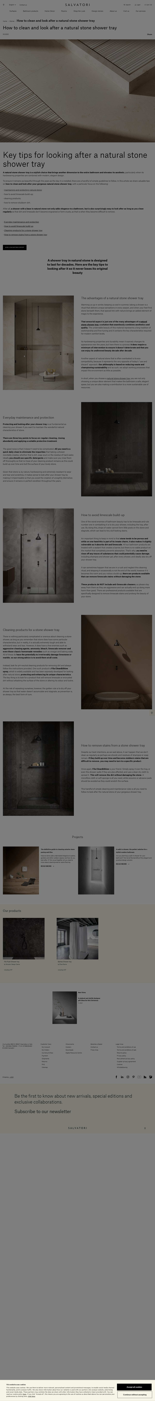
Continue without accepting (135, 1395)
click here (31, 1396)
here (24, 1394)
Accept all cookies (134, 1387)
